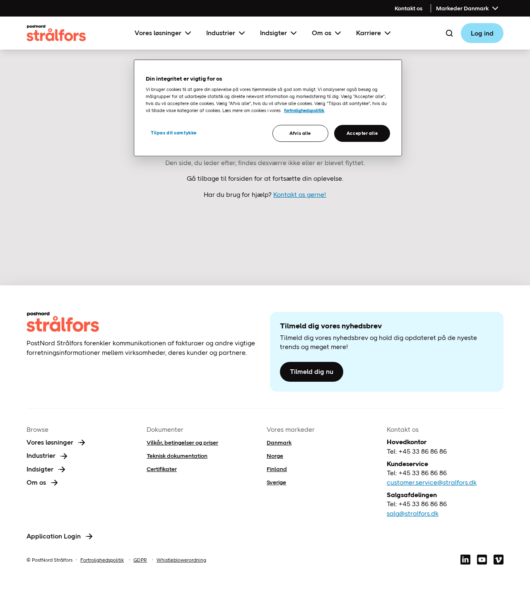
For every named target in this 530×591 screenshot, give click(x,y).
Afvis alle (300, 133)
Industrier (220, 33)
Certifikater (162, 469)
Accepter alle (362, 133)
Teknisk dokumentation (177, 455)
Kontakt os (408, 8)
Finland (277, 469)
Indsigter (273, 33)
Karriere (368, 33)
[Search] (449, 33)
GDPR (140, 560)
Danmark (279, 442)
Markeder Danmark (462, 8)
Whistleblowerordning (181, 560)
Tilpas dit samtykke (174, 133)
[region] (267, 108)
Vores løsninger (158, 33)
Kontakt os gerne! (299, 195)
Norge (275, 455)
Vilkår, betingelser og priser (182, 442)
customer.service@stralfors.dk (432, 482)
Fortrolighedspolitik (102, 560)
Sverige (276, 482)
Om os (321, 33)
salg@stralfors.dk (412, 513)
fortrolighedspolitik (304, 110)
